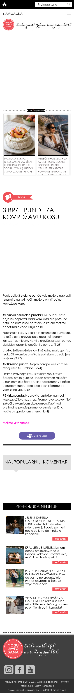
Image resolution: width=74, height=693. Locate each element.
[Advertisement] (37, 70)
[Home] (31, 649)
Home (4, 4)
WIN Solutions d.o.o (54, 689)
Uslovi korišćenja (44, 685)
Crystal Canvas (24, 689)
